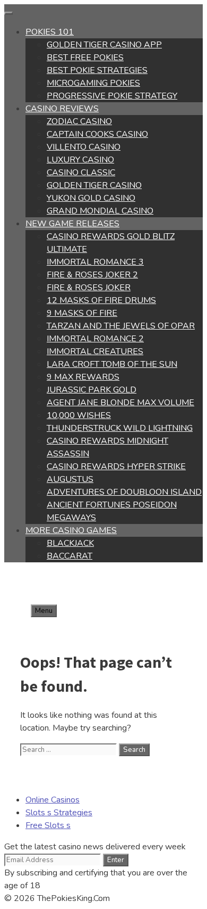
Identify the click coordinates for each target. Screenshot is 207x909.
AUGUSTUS (70, 479)
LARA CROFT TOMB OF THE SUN (112, 364)
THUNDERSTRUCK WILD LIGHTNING (120, 428)
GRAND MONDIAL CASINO (100, 211)
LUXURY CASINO (80, 160)
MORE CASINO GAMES (71, 530)
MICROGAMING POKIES (93, 83)
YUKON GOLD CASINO (91, 198)
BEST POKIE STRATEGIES (97, 70)
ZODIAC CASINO (79, 121)
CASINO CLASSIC (81, 172)
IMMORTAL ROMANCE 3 (95, 262)
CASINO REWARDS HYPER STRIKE (116, 466)
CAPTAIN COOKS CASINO (97, 134)
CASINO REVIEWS (62, 108)
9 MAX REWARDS (83, 377)
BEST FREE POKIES (85, 57)
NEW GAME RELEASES (72, 224)
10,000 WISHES (79, 415)
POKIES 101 (49, 32)
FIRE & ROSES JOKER (89, 287)
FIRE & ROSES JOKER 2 (92, 275)
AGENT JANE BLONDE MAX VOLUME (120, 402)
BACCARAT (69, 556)
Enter (115, 860)
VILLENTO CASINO (83, 147)
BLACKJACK (70, 543)
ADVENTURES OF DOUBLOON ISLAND (124, 492)
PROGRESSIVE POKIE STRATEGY (112, 96)
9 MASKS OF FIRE (82, 313)
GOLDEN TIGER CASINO (94, 185)
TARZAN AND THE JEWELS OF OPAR (121, 326)
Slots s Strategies (58, 812)
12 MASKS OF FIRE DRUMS (101, 300)
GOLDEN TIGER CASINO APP (104, 45)
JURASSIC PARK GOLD (91, 390)
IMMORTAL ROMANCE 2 (95, 339)
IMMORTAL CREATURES (95, 351)
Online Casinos (52, 800)
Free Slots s (48, 825)
